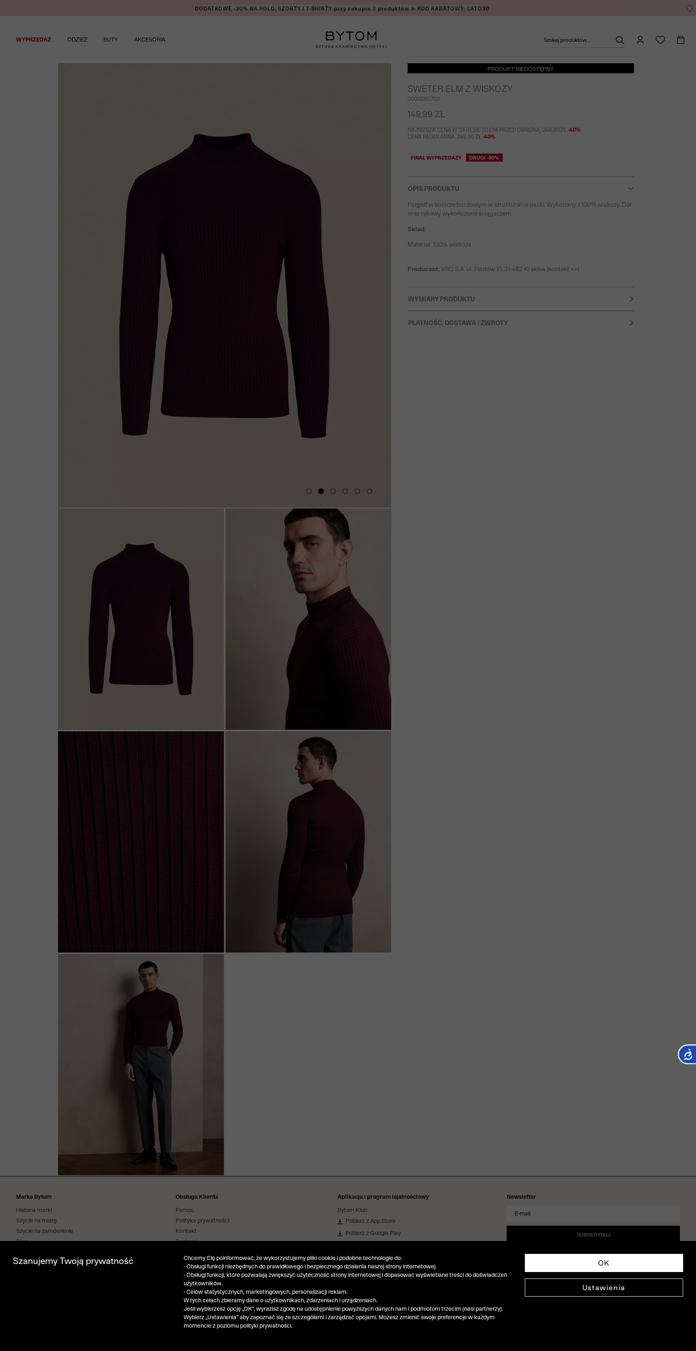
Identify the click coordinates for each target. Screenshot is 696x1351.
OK (604, 1263)
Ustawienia (604, 1287)
